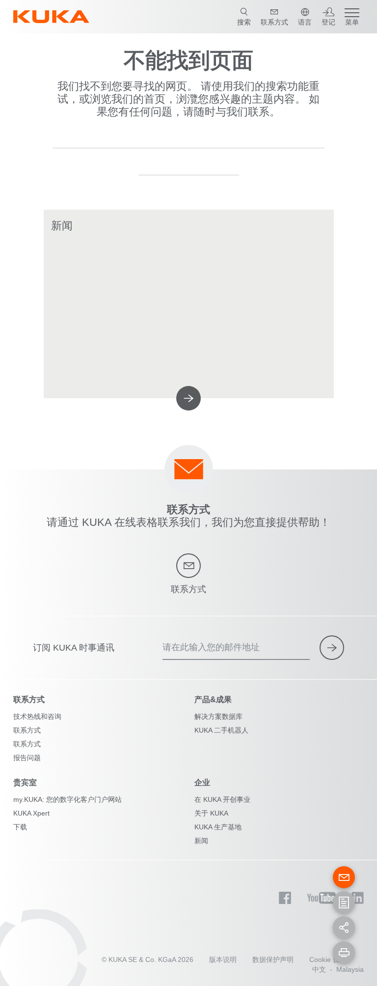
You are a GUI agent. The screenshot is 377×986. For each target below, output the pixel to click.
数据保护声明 (273, 959)
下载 (20, 827)
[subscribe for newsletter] (332, 647)
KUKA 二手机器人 (221, 730)
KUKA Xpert (31, 813)
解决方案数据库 (218, 716)
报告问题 (27, 758)
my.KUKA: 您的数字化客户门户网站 (67, 799)
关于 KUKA (211, 813)
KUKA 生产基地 (218, 827)
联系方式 (27, 730)
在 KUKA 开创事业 (222, 799)
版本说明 (223, 959)
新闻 (201, 841)
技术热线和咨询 (37, 716)
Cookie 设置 (328, 959)
